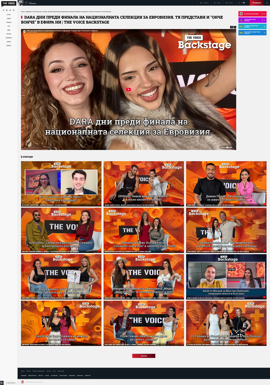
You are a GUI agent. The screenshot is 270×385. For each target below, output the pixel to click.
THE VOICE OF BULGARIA (63, 375)
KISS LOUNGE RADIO (54, 375)
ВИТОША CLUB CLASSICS (32, 375)
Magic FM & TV (40, 375)
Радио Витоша (23, 375)
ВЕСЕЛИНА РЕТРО (87, 375)
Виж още (144, 356)
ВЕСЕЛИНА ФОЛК (80, 375)
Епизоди (45, 11)
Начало (23, 11)
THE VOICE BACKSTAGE (37, 11)
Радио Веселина (72, 375)
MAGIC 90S (47, 375)
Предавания (29, 11)
